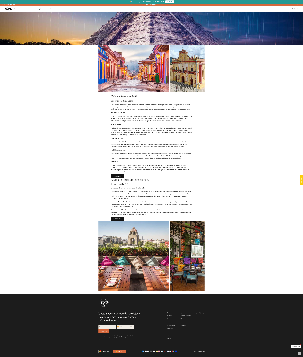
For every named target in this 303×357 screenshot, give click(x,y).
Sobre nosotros (170, 331)
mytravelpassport (201, 351)
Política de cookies (184, 322)
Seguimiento (169, 335)
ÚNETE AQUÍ (104, 331)
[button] (17, 9)
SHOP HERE (170, 1)
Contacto (169, 338)
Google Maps (117, 176)
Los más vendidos (171, 325)
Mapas (168, 318)
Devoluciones (183, 325)
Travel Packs (170, 322)
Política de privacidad (185, 318)
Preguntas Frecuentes (185, 315)
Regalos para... (170, 328)
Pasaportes (169, 315)
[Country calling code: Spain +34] (118, 327)
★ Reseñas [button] (301, 180)
